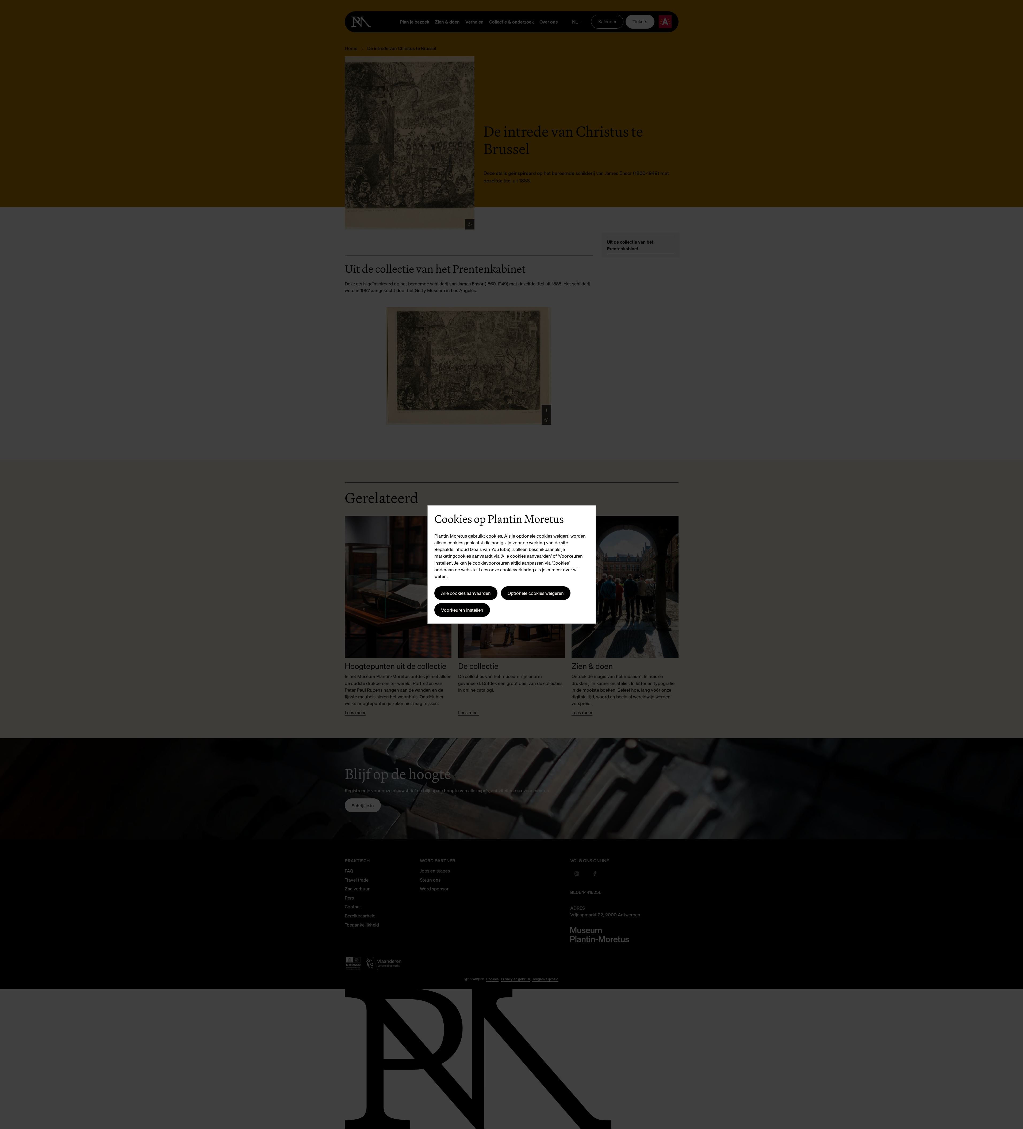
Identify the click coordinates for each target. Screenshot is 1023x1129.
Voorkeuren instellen (462, 610)
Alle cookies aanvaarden (466, 593)
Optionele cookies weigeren (536, 593)
